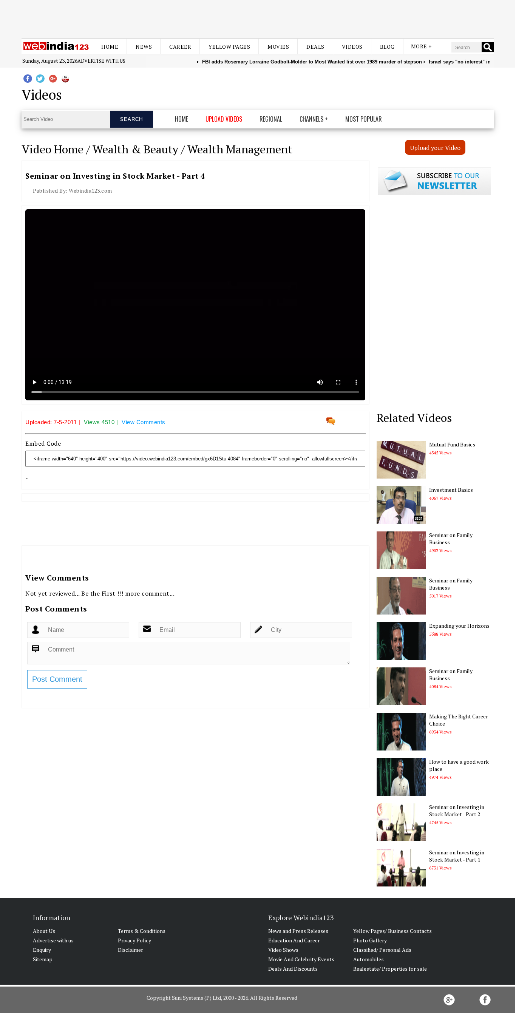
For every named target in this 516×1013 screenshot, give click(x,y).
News (144, 46)
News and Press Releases (298, 930)
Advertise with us (101, 60)
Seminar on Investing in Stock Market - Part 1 (456, 856)
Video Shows (283, 949)
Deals (315, 46)
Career (180, 46)
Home (109, 46)
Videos (352, 46)
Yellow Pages (229, 46)
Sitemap (43, 959)
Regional (271, 119)
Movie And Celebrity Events (301, 959)
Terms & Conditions (141, 930)
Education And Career (294, 940)
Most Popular (363, 119)
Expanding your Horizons (459, 625)
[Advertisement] (257, 18)
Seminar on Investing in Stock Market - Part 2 (456, 810)
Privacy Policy (134, 940)
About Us (44, 930)
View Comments (143, 422)
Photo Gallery (370, 940)
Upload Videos (223, 119)
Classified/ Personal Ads (382, 949)
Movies (278, 46)
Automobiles (368, 959)
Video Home (52, 149)
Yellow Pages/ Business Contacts (392, 930)
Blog (387, 46)
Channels (311, 119)
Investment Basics (451, 489)
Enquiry (42, 949)
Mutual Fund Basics (452, 444)
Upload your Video (435, 148)
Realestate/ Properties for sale (390, 968)
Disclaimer (130, 949)
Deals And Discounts (293, 968)
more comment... (150, 593)
